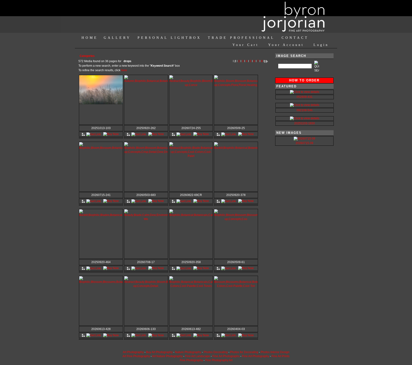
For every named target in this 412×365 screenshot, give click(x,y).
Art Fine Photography (136, 356)
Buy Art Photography (159, 352)
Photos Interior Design (275, 352)
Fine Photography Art (218, 360)
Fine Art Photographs (226, 356)
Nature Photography (188, 352)
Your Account (286, 45)
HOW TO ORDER (304, 80)
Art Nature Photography (167, 356)
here (124, 70)
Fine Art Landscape (197, 356)
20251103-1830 (304, 123)
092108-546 (305, 110)
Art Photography (133, 352)
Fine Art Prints (280, 356)
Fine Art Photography (255, 356)
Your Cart (245, 45)
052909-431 (305, 97)
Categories (87, 56)
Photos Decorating (216, 352)
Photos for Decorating (244, 352)
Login (321, 45)
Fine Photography (191, 360)
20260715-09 (304, 143)
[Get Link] (93, 134)
